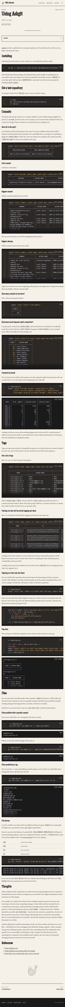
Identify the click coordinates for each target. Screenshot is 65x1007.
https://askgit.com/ (11, 948)
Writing (42, 3)
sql (5, 24)
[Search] (62, 3)
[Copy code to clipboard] (61, 67)
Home (3, 1002)
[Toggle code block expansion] (60, 202)
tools (9, 24)
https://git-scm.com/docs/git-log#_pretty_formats (22, 953)
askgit (4, 48)
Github (9, 1002)
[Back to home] (32, 970)
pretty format (27, 837)
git (2, 24)
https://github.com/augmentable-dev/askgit (20, 951)
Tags (24, 1002)
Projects (50, 3)
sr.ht (3, 137)
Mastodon (17, 1002)
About (57, 3)
